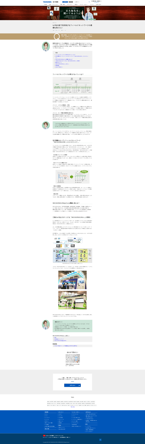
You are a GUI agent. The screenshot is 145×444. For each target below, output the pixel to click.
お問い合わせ (98, 4)
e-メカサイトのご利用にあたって (53, 437)
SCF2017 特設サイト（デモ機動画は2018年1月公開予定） (66, 345)
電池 (55, 401)
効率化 (84, 403)
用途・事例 (62, 4)
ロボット (55, 405)
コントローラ (94, 405)
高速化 (80, 403)
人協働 (82, 401)
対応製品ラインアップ (59, 339)
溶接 (75, 401)
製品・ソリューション (53, 4)
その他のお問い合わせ (89, 418)
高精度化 (68, 403)
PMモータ (89, 405)
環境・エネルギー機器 (83, 405)
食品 (48, 401)
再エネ (89, 401)
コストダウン (58, 30)
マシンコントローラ (75, 405)
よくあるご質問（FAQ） (76, 417)
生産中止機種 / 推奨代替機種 (49, 426)
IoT (54, 30)
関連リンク (68, 437)
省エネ (86, 401)
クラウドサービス (75, 422)
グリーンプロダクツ (89, 431)
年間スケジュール (62, 427)
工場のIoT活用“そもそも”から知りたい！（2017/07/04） (73, 365)
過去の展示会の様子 (62, 429)
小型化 (94, 403)
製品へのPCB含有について (76, 426)
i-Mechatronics (65, 405)
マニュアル (60, 415)
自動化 (78, 401)
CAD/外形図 (61, 417)
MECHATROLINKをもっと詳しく (62, 63)
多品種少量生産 (88, 403)
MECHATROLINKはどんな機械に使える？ (64, 59)
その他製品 (47, 424)
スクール (91, 4)
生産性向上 (63, 403)
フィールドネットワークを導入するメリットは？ (65, 54)
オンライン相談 (74, 421)
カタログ (60, 414)
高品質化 (93, 401)
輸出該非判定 (74, 424)
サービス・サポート (84, 4)
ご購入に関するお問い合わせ (90, 414)
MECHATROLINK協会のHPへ (60, 340)
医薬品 (62, 401)
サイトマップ (45, 437)
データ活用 (75, 403)
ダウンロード (69, 4)
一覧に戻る (72, 406)
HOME (45, 4)
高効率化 (49, 403)
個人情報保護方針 (63, 437)
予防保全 (59, 403)
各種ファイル (61, 421)
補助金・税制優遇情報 (89, 429)
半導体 (52, 401)
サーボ (70, 405)
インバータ (59, 405)
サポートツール (61, 419)
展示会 (76, 4)
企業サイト (77, 1)
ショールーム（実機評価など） (77, 419)
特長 (55, 337)
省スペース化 (64, 30)
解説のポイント (59, 62)
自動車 (59, 401)
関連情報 (57, 65)
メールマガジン (88, 426)
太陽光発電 (71, 401)
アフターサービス (75, 414)
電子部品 (66, 401)
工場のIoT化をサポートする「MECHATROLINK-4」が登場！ (68, 60)
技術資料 (60, 422)
